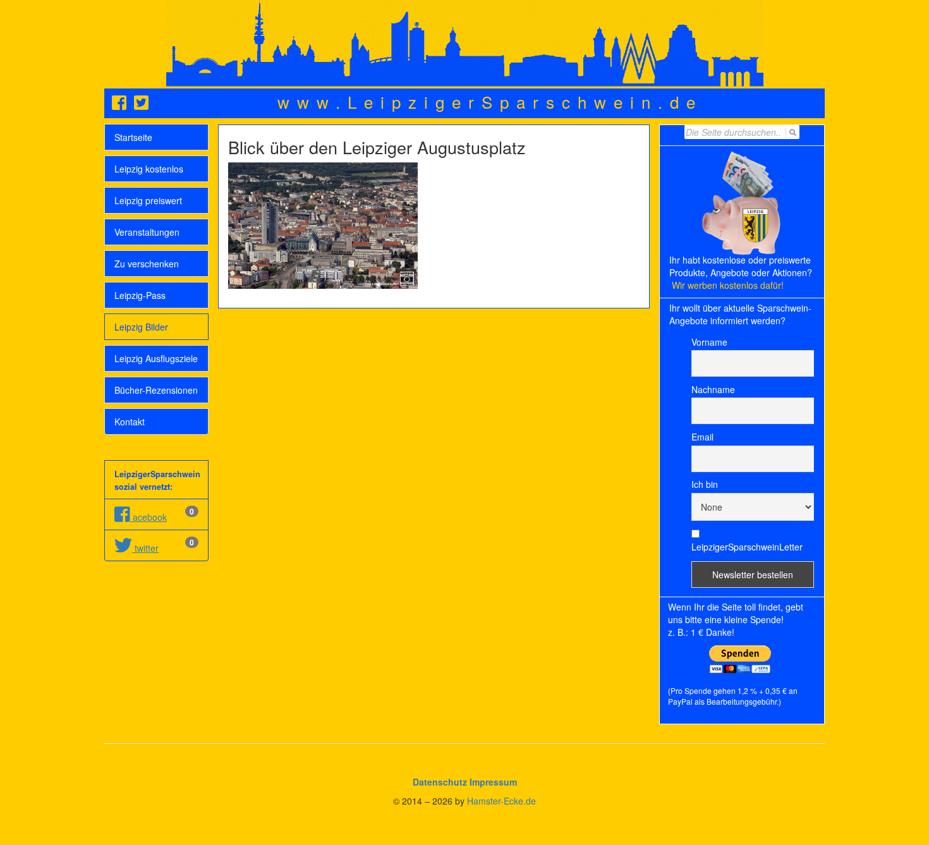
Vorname (709, 342)
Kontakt (129, 421)
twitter (145, 548)
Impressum (493, 781)
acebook (148, 517)
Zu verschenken (146, 263)
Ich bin (704, 484)
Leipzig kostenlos (148, 168)
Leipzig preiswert (148, 200)
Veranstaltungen (146, 232)
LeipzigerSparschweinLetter (747, 546)
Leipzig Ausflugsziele (156, 358)
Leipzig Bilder (141, 326)
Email (702, 436)
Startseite (133, 137)
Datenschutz (440, 781)
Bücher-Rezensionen (156, 390)
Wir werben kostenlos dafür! (728, 285)
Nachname (713, 389)
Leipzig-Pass (140, 295)
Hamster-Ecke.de (501, 800)
